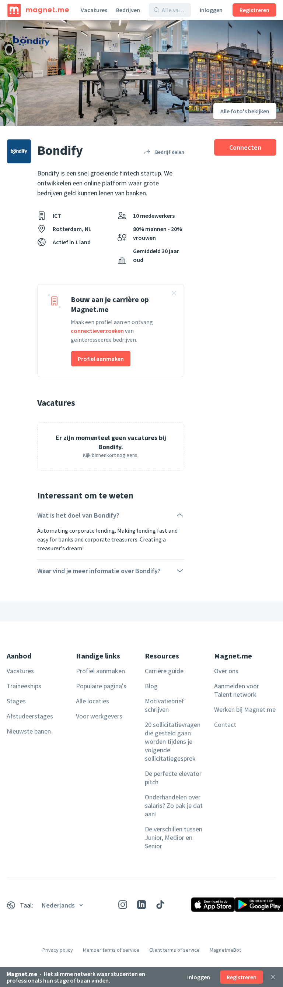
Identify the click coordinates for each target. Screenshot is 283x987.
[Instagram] (122, 904)
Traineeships (24, 686)
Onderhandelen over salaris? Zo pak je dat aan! (174, 805)
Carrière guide (164, 671)
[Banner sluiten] (174, 294)
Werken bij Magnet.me (245, 709)
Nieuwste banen (29, 731)
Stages (16, 701)
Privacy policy (57, 950)
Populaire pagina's (101, 686)
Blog (151, 686)
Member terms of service (111, 950)
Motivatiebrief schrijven (164, 705)
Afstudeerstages (30, 716)
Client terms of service (174, 950)
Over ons (226, 671)
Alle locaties (92, 701)
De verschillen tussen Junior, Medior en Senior (173, 837)
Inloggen (211, 10)
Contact (225, 724)
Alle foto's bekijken (244, 111)
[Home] (38, 10)
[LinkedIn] (141, 904)
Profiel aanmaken (101, 358)
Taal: (26, 905)
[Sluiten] (273, 977)
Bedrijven (128, 10)
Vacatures (94, 10)
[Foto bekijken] (94, 73)
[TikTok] (160, 904)
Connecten (245, 147)
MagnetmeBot (225, 950)
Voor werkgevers (99, 716)
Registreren (254, 10)
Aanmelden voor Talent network (236, 690)
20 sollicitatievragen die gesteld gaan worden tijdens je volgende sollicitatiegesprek (172, 741)
